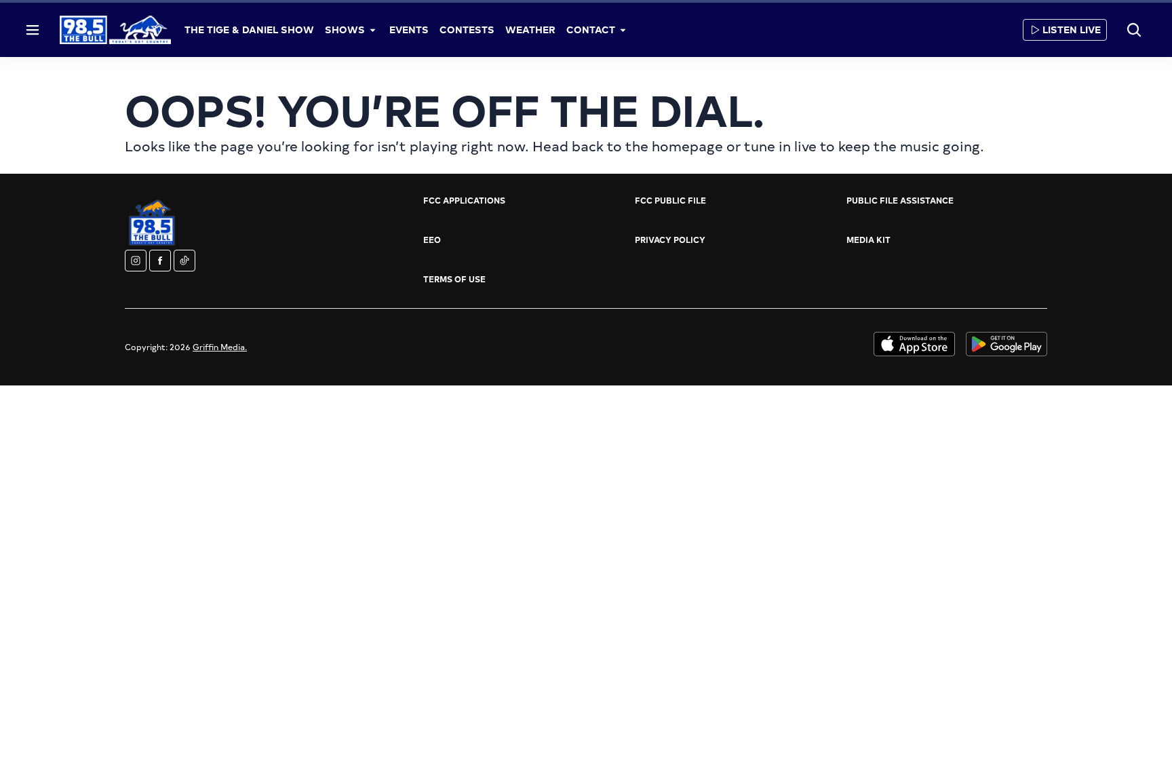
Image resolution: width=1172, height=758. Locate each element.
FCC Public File (670, 200)
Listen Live (1071, 29)
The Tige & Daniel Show (249, 29)
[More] (373, 29)
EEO (432, 239)
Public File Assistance (900, 200)
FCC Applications (464, 200)
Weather (530, 29)
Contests (467, 29)
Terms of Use (454, 279)
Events (409, 29)
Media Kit (868, 239)
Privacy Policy (670, 239)
